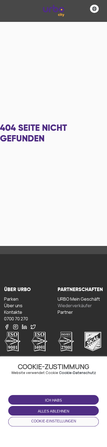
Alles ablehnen (53, 411)
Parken (11, 299)
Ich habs (53, 400)
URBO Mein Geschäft (79, 299)
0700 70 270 (16, 318)
